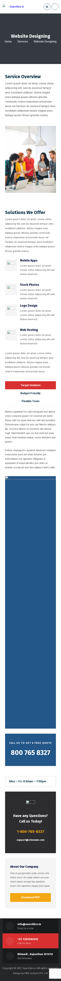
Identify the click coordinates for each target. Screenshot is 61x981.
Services (22, 41)
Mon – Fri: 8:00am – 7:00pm (27, 781)
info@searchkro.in (29, 924)
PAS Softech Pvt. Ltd (36, 973)
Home (8, 41)
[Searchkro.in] (13, 6)
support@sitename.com (30, 840)
